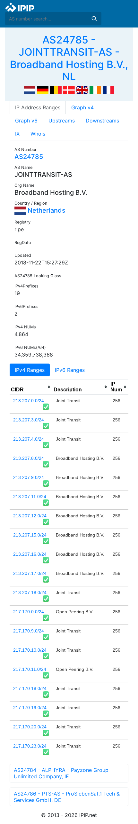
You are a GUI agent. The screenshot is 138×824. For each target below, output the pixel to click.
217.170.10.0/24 (30, 650)
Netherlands (45, 210)
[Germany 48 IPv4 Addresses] (42, 89)
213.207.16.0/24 (30, 554)
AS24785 (28, 157)
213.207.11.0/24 (29, 496)
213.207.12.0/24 (30, 515)
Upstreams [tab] (61, 120)
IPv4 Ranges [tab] (30, 370)
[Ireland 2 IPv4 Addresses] (95, 89)
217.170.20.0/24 (30, 726)
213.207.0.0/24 (28, 400)
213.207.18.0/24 (30, 592)
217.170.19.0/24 (30, 707)
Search (94, 18)
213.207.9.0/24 (28, 477)
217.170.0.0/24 (28, 611)
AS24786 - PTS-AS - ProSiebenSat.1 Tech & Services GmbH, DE (67, 796)
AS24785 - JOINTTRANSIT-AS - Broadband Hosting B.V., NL (69, 58)
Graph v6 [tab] (26, 120)
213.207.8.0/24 (28, 458)
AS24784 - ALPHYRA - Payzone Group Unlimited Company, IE (61, 773)
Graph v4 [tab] (82, 107)
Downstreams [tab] (102, 120)
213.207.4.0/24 (28, 439)
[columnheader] (31, 387)
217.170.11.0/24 (29, 669)
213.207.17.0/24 (30, 573)
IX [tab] (17, 133)
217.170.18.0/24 (30, 688)
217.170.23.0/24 (30, 746)
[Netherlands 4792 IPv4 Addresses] (29, 89)
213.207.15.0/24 (30, 535)
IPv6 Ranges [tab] (70, 370)
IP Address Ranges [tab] (37, 107)
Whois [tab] (37, 133)
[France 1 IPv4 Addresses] (108, 89)
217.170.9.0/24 (28, 630)
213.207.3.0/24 (28, 419)
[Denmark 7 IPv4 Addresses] (69, 89)
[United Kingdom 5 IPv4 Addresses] (82, 89)
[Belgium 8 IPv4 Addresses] (56, 89)
